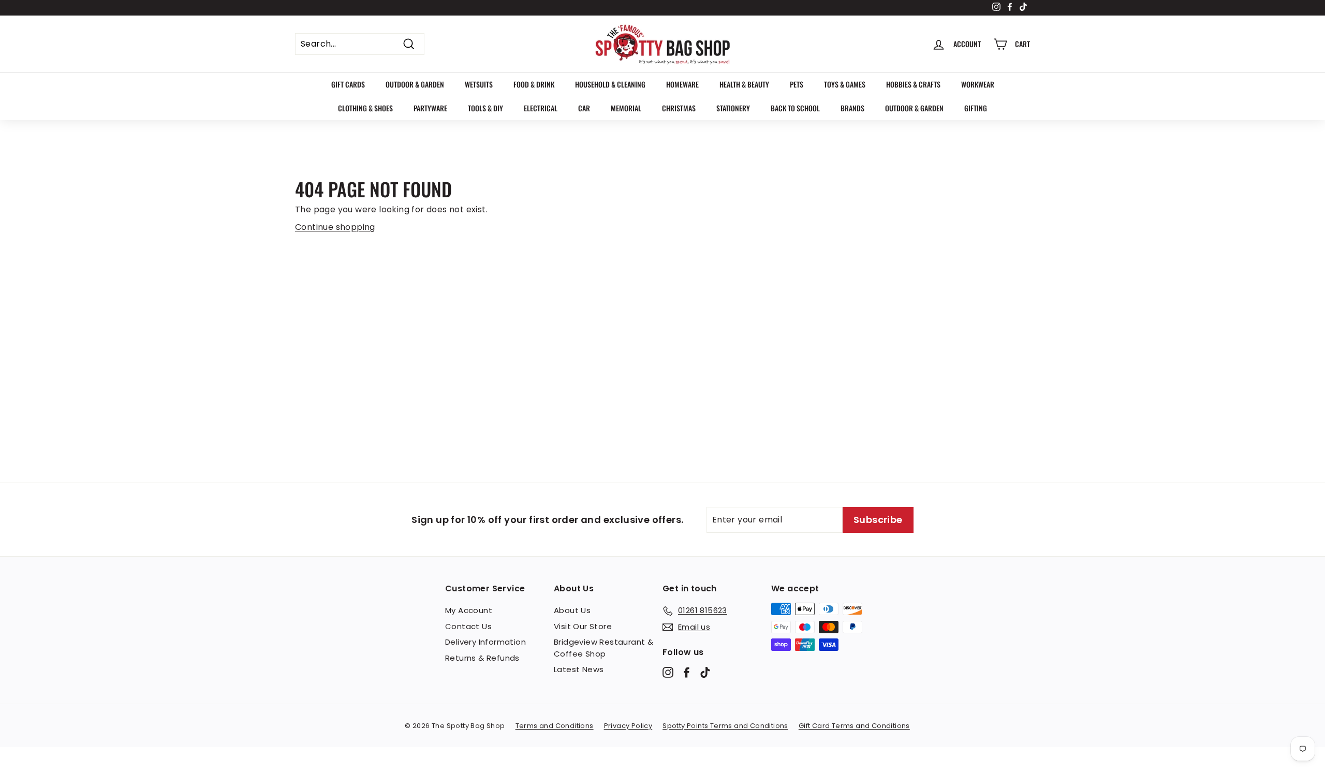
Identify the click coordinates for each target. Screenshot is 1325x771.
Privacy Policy (628, 726)
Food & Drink (533, 84)
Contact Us (468, 626)
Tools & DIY (485, 108)
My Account (468, 610)
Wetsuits (479, 84)
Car (584, 108)
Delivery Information (485, 641)
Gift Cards (348, 84)
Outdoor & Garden (415, 84)
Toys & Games (844, 84)
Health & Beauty (744, 84)
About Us (572, 610)
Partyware (430, 108)
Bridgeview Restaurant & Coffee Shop (603, 647)
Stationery (733, 108)
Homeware (682, 84)
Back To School (795, 108)
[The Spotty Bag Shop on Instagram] (667, 672)
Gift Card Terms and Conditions (854, 726)
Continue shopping (335, 227)
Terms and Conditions (555, 726)
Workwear (977, 84)
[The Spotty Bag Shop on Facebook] (686, 672)
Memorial (626, 108)
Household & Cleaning (610, 84)
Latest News (578, 669)
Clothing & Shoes (365, 108)
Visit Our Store (583, 626)
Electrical (540, 108)
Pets (796, 84)
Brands (852, 108)
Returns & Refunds (482, 657)
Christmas (679, 108)
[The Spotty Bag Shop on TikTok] (705, 672)
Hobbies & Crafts (913, 84)
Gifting (975, 108)
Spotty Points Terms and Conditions (725, 726)
